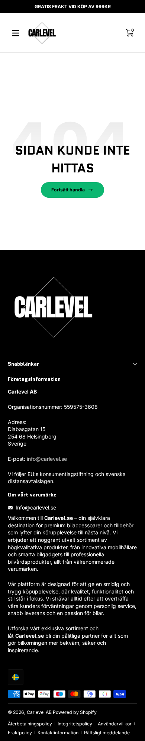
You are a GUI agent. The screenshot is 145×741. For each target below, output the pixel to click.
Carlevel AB (39, 712)
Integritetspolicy (75, 724)
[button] (15, 677)
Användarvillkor (115, 724)
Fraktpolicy (20, 732)
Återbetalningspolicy (30, 724)
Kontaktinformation (58, 732)
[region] (72, 6)
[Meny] (15, 33)
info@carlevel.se (47, 459)
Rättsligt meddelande (107, 732)
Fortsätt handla (68, 189)
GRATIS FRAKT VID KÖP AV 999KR (73, 6)
